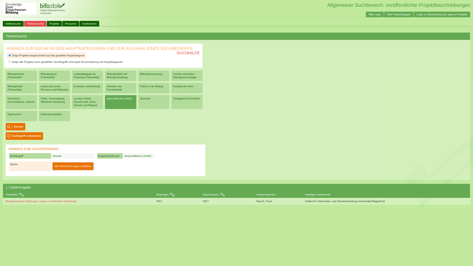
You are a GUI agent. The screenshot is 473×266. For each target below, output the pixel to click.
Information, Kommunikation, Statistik (21, 100)
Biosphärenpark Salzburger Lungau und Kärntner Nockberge (41, 201)
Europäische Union (183, 86)
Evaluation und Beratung (87, 86)
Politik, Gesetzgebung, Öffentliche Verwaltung (53, 100)
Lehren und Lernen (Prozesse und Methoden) (54, 88)
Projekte (54, 23)
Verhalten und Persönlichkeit (114, 88)
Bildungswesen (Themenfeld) (49, 76)
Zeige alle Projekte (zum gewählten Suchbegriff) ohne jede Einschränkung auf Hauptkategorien (67, 61)
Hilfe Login (375, 14)
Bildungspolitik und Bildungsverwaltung (117, 76)
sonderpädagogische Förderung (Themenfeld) (86, 76)
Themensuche (35, 23)
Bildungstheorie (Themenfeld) (16, 76)
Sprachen (145, 98)
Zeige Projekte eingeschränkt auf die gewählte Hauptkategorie (48, 55)
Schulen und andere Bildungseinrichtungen (185, 76)
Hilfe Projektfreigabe (399, 14)
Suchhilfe (188, 53)
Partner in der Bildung (151, 86)
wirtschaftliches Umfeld (119, 98)
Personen (70, 23)
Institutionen (89, 23)
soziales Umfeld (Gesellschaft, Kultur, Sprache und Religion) (85, 102)
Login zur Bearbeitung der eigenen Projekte (441, 14)
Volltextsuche (13, 23)
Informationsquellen (51, 114)
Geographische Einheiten (186, 98)
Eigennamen (14, 114)
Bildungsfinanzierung (151, 74)
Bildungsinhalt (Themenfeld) (15, 88)
